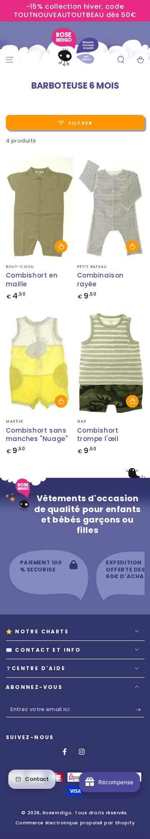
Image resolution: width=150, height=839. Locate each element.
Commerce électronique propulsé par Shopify (75, 823)
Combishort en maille (32, 279)
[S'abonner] (140, 709)
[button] (120, 60)
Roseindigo (57, 813)
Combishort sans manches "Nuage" (37, 435)
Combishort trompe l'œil (98, 435)
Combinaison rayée (100, 279)
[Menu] (10, 60)
